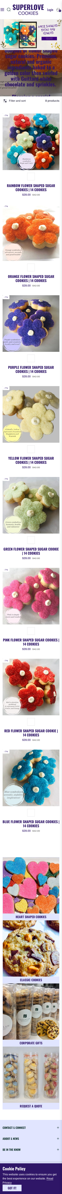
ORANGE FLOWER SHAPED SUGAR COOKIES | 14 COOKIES (31, 278)
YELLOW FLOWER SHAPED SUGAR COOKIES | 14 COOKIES (31, 460)
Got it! (12, 1188)
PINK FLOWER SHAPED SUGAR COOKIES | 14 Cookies (31, 642)
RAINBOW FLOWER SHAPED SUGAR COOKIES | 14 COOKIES (31, 187)
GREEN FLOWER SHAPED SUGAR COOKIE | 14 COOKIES (31, 551)
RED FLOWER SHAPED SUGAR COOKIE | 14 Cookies (31, 733)
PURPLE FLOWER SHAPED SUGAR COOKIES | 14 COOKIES (31, 369)
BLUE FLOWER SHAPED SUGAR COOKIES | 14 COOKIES (31, 824)
